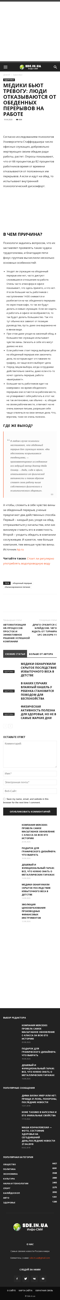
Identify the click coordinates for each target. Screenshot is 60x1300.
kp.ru (20, 549)
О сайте (11, 1290)
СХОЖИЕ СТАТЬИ (15, 653)
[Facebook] (17, 1279)
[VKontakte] (34, 1279)
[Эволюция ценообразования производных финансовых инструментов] (11, 908)
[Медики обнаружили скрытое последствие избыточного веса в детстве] (11, 667)
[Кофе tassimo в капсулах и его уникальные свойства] (11, 1116)
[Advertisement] (30, 31)
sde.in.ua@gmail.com (39, 1257)
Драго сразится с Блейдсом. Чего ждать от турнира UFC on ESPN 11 (44, 629)
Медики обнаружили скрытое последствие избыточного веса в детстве (38, 669)
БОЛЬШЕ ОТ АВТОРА (41, 653)
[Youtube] (43, 1279)
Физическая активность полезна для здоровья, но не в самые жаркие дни (38, 712)
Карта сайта (25, 1290)
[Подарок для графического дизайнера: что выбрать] (11, 852)
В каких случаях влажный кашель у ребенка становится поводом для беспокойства (37, 690)
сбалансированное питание (17, 587)
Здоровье (17, 74)
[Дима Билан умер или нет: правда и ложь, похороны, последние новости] (11, 1099)
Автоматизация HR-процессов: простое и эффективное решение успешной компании (16, 633)
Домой (6, 74)
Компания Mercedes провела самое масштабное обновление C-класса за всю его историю (38, 831)
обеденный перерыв (22, 583)
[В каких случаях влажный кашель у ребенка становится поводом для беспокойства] (11, 686)
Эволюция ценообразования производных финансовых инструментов (33, 911)
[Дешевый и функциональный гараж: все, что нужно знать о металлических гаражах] (11, 868)
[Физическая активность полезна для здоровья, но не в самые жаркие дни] (11, 710)
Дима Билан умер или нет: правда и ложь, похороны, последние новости (39, 1099)
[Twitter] (26, 1279)
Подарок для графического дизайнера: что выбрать (39, 851)
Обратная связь (44, 1290)
